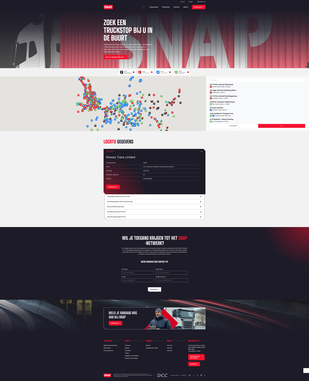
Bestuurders (107, 348)
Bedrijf (185, 7)
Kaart (144, 6)
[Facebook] (201, 375)
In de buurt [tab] (233, 126)
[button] (125, 116)
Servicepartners (108, 350)
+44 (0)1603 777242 (194, 351)
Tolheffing (128, 350)
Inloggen (190, 1)
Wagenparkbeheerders (110, 345)
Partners (169, 350)
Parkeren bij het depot (131, 358)
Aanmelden (198, 7)
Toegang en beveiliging (131, 356)
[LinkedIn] (190, 375)
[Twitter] (193, 375)
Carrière (169, 348)
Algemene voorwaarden (174, 375)
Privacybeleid (183, 375)
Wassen (127, 348)
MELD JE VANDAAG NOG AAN (114, 57)
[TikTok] (204, 375)
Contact (183, 1)
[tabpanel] (257, 100)
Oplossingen (154, 7)
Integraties (166, 7)
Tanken (127, 353)
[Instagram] (197, 375)
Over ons (169, 345)
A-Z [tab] (282, 126)
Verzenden (153, 289)
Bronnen (177, 7)
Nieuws (148, 345)
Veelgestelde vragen (152, 348)
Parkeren (127, 345)
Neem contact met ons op (195, 357)
